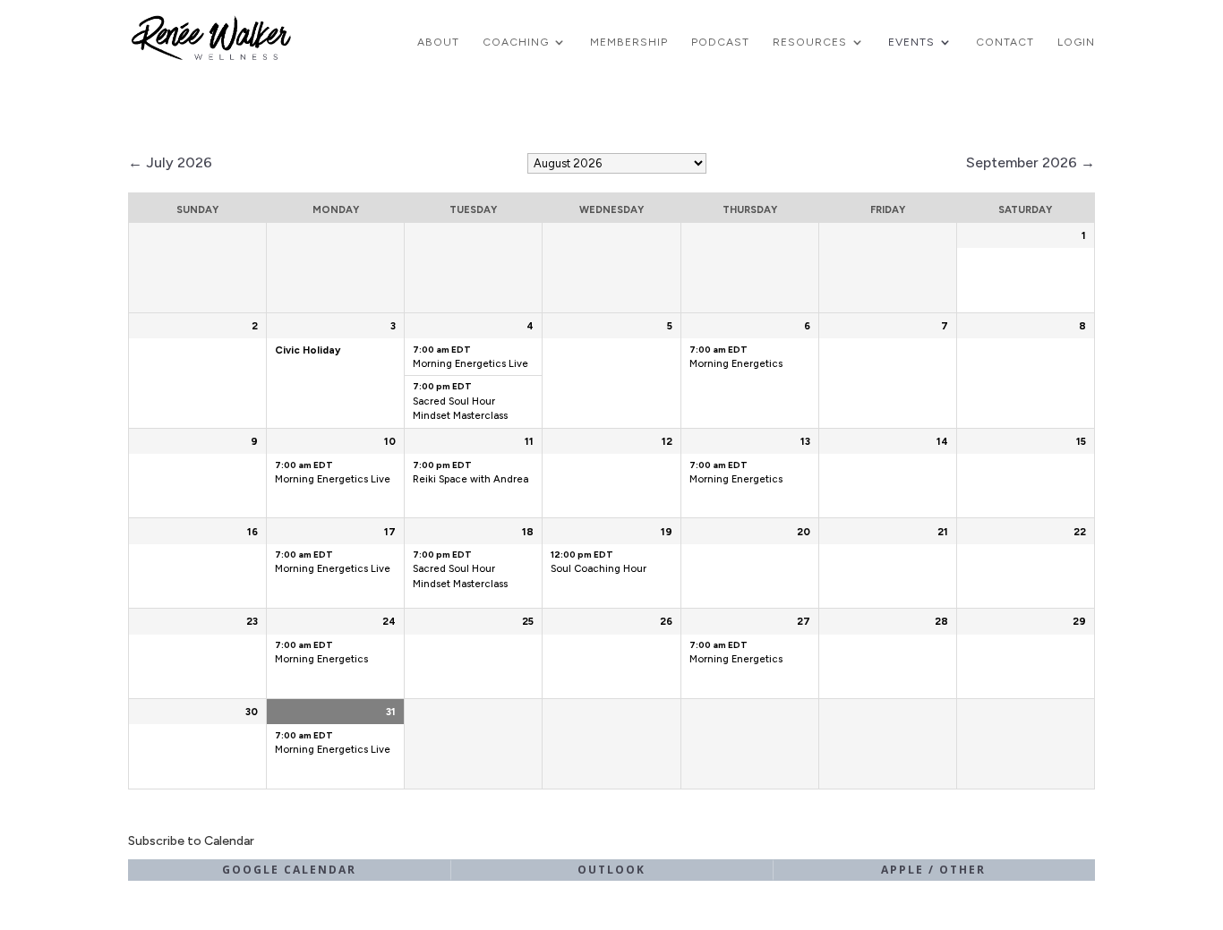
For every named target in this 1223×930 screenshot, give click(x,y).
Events (911, 42)
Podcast (720, 42)
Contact (1005, 42)
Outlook (611, 869)
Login (1076, 42)
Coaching (516, 42)
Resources (810, 42)
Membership (629, 42)
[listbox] (616, 163)
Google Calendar (289, 869)
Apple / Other (933, 869)
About (438, 42)
